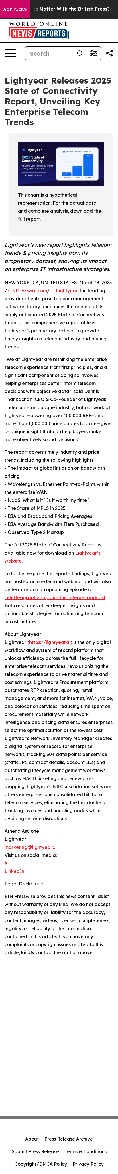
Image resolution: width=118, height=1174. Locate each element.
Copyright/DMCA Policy (41, 1164)
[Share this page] (109, 53)
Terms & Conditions (86, 1151)
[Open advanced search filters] (94, 53)
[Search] (80, 53)
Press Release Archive (68, 1139)
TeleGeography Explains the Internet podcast (55, 597)
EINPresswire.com (27, 290)
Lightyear (66, 290)
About (32, 1139)
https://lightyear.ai (49, 642)
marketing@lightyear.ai (31, 847)
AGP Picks (15, 9)
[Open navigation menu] (10, 53)
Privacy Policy (88, 1164)
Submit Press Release (35, 1151)
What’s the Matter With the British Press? (61, 9)
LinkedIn (14, 871)
